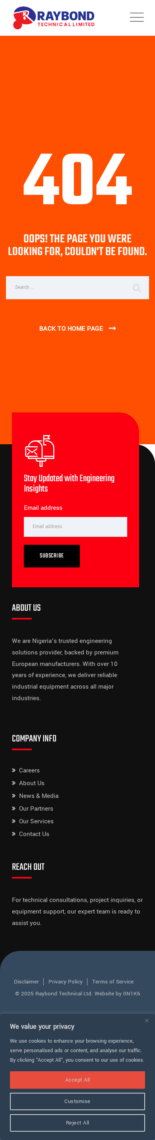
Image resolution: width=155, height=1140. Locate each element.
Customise (77, 1101)
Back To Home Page (71, 328)
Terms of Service (113, 981)
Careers (29, 770)
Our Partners (36, 808)
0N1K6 (131, 993)
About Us (32, 783)
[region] (77, 1077)
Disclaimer (26, 981)
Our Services (36, 821)
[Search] (137, 288)
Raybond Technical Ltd (63, 993)
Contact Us (34, 834)
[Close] (146, 1020)
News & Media (38, 796)
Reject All (77, 1122)
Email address (43, 507)
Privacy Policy (65, 981)
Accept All (77, 1080)
